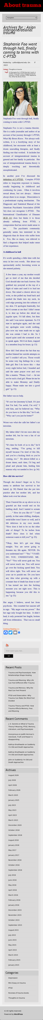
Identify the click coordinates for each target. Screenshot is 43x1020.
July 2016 (12, 875)
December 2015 (15, 910)
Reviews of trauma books (18, 993)
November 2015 (14, 915)
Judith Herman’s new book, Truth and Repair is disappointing (21, 736)
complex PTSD (24, 75)
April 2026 (12, 785)
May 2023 (12, 810)
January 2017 (13, 855)
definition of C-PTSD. (13, 179)
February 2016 (14, 900)
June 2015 (12, 940)
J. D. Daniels (13, 724)
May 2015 (12, 945)
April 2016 (12, 890)
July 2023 (12, 805)
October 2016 (13, 865)
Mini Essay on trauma (17, 983)
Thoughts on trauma (15, 69)
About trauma (22, 5)
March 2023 (13, 820)
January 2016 (13, 905)
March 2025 (13, 795)
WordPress (18, 1014)
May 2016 (12, 885)
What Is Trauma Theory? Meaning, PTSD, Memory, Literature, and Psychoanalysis (22, 726)
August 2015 (13, 930)
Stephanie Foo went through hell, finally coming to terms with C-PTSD (21, 50)
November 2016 (14, 860)
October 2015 (13, 920)
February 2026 (14, 790)
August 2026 (13, 775)
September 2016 (15, 870)
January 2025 (13, 800)
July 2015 (12, 935)
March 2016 (13, 895)
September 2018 (15, 835)
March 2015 (13, 955)
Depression (13, 978)
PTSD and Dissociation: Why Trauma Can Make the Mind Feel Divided (21, 698)
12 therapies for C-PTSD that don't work (21, 72)
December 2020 (15, 825)
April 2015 (12, 950)
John (10, 760)
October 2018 (13, 830)
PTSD (10, 988)
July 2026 (12, 780)
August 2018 (13, 840)
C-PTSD (16, 75)
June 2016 (12, 880)
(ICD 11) (7, 218)
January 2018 (13, 845)
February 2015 (14, 960)
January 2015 (13, 965)
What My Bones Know (19, 77)
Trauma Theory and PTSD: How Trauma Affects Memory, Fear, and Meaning (21, 708)
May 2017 (12, 850)
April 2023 (12, 815)
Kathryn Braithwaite (16, 744)
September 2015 (15, 925)
